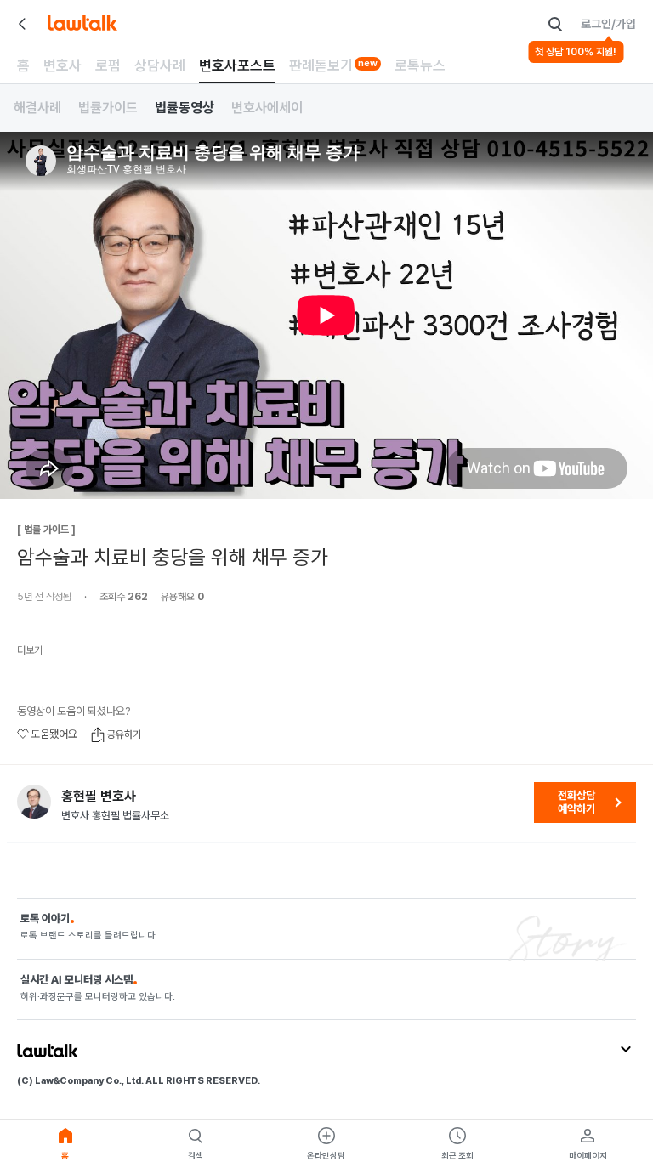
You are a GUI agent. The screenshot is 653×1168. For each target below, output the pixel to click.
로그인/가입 (608, 24)
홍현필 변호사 (98, 796)
